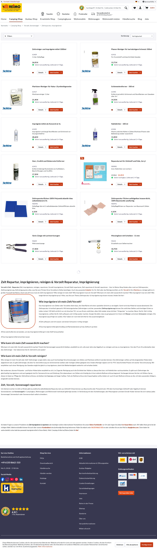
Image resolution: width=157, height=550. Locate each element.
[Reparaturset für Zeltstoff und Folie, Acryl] (95, 171)
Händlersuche (45, 468)
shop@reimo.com (133, 427)
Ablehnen (119, 545)
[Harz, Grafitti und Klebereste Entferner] (16, 171)
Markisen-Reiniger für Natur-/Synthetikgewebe (51, 86)
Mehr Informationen (45, 546)
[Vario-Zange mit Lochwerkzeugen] (16, 246)
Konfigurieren (147, 545)
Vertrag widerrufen (126, 493)
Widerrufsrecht (84, 529)
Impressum (83, 493)
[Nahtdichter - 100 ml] (95, 134)
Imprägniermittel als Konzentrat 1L (46, 124)
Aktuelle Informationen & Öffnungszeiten (93, 463)
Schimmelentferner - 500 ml (122, 86)
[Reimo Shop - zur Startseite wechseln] (20, 6)
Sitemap (82, 508)
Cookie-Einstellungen (86, 483)
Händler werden (46, 473)
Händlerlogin (15, 2)
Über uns (82, 519)
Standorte (82, 513)
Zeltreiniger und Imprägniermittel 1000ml (49, 49)
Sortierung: (125, 36)
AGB (80, 458)
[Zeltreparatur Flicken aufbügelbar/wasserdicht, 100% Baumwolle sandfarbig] (95, 209)
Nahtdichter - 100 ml (119, 124)
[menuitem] (106, 8)
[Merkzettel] (134, 8)
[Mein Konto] (141, 8)
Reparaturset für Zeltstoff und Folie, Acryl (128, 161)
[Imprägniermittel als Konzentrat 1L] (16, 134)
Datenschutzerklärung (87, 478)
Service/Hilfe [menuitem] (149, 2)
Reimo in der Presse (86, 503)
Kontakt (6, 2)
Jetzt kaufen (54, 72)
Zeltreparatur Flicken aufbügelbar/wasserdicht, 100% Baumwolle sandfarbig (130, 199)
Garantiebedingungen (86, 488)
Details (40, 72)
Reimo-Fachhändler (96, 425)
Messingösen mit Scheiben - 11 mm (125, 235)
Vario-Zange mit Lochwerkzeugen (46, 235)
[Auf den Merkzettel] (33, 72)
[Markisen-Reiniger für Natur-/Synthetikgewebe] (16, 97)
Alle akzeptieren (132, 545)
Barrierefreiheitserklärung (88, 473)
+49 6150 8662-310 (10, 462)
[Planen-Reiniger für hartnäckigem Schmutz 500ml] (95, 59)
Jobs (80, 498)
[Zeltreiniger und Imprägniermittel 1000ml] (16, 59)
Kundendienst (46, 427)
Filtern (9, 36)
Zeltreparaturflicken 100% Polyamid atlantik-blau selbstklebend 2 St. (52, 199)
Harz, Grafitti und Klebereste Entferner (48, 161)
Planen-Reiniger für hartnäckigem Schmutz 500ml (131, 49)
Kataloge (43, 478)
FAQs (42, 458)
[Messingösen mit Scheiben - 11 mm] (95, 246)
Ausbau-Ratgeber (85, 468)
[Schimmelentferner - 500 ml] (95, 97)
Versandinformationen (87, 524)
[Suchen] (126, 8)
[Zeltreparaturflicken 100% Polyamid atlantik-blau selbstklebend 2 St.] (16, 209)
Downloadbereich (46, 463)
